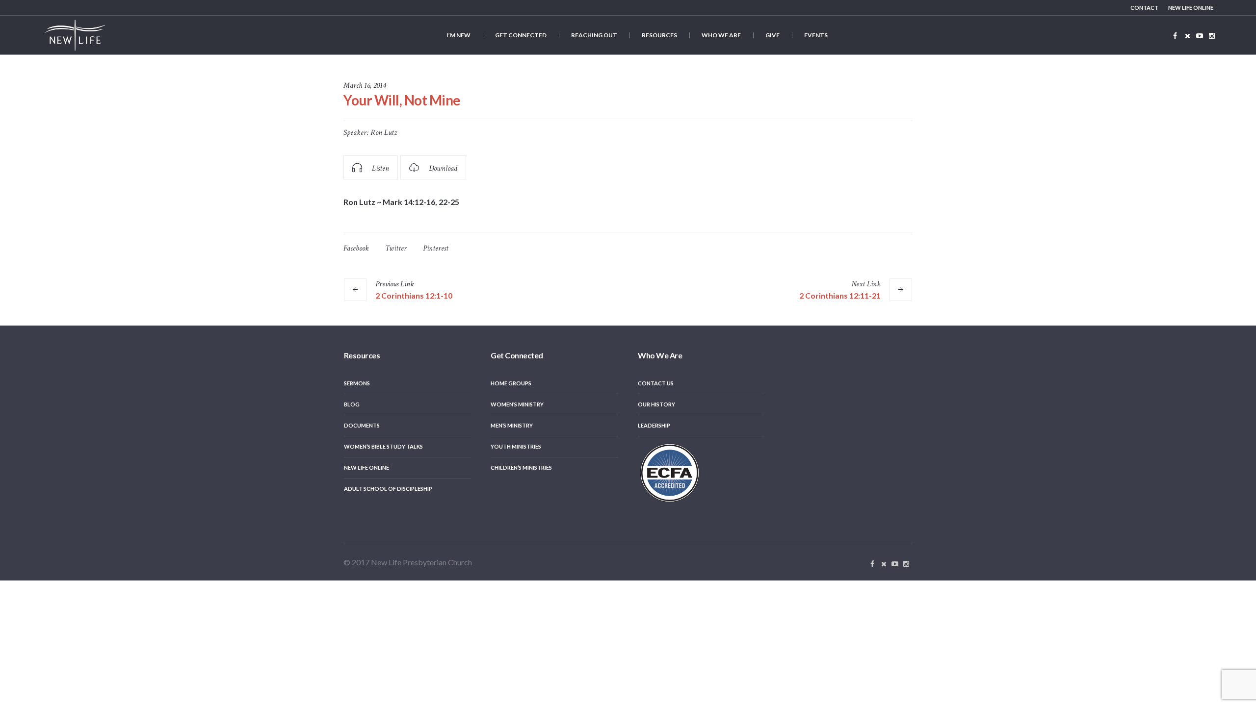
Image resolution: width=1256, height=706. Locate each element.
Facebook (356, 248)
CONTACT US (656, 383)
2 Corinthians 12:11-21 (840, 295)
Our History (656, 404)
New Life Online (366, 467)
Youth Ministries (516, 446)
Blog (352, 404)
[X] (1187, 36)
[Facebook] (1175, 36)
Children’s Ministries (521, 467)
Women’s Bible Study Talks (383, 446)
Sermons (357, 383)
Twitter (396, 248)
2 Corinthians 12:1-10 (413, 295)
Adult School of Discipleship (388, 488)
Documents (362, 425)
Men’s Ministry (512, 425)
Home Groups (511, 383)
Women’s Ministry (517, 404)
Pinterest (435, 248)
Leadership (654, 425)
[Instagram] (1212, 36)
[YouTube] (1199, 36)
